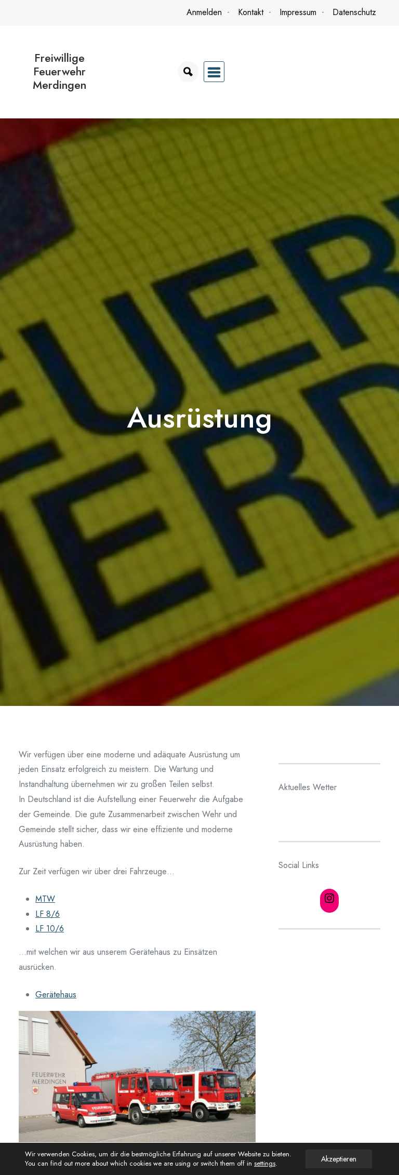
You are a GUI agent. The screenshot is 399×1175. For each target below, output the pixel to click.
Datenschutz (354, 12)
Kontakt (250, 12)
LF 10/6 (49, 928)
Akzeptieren (338, 1159)
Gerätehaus (55, 994)
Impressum (298, 12)
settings (264, 1163)
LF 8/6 (47, 914)
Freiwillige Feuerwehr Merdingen (59, 71)
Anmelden (204, 12)
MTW (45, 899)
